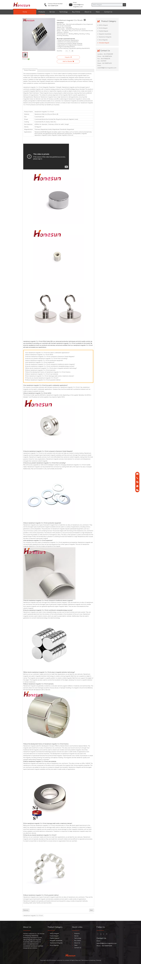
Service (52, 12)
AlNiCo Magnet (103, 25)
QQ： (99, 61)
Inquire (67, 57)
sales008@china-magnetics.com (106, 67)
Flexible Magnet (103, 31)
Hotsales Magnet (104, 42)
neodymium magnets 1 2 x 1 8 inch (33, 915)
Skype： (99, 63)
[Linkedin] (101, 934)
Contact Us (108, 12)
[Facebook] (98, 934)
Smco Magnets (103, 40)
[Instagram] (106, 934)
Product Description (30, 70)
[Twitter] (103, 934)
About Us (88, 12)
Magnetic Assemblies (105, 34)
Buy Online (76, 12)
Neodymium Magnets (105, 37)
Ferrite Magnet (103, 28)
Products (42, 12)
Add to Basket (67, 61)
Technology (63, 12)
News (98, 12)
